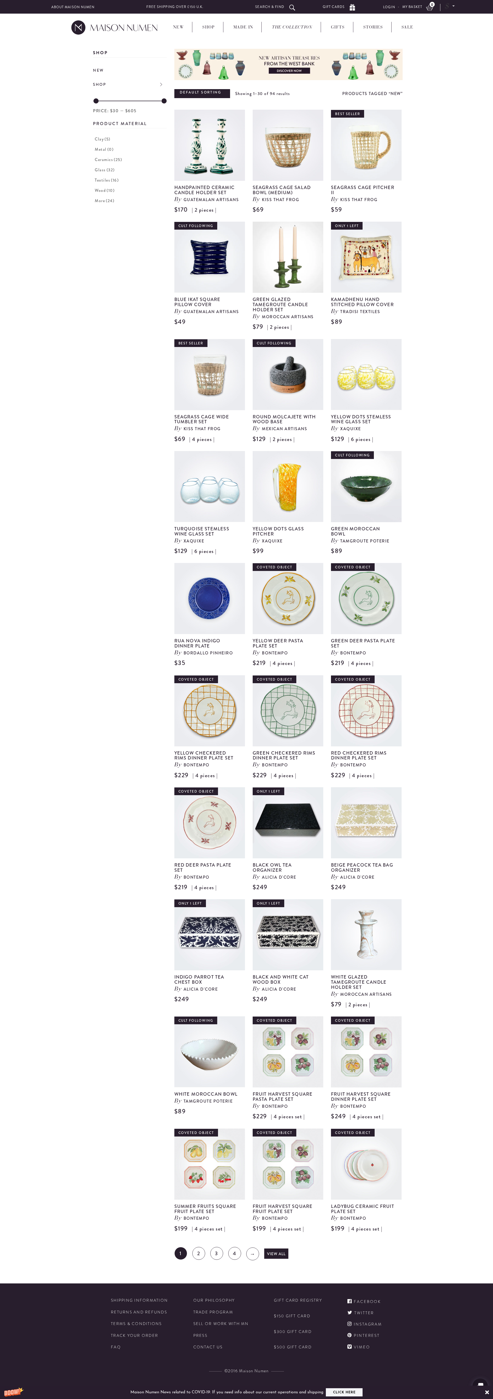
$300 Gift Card (293, 1332)
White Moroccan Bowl (206, 1094)
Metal (104, 149)
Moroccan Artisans (288, 317)
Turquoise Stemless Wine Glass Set (201, 531)
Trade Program (213, 1312)
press (200, 1335)
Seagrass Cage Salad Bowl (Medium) (282, 190)
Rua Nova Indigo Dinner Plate (197, 643)
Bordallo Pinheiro (208, 653)
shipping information (139, 1300)
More (104, 201)
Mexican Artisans (284, 429)
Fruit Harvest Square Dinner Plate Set (361, 1097)
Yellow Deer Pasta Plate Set (278, 643)
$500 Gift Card (293, 1347)
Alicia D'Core (279, 877)
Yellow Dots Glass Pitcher (278, 531)
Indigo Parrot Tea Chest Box (199, 979)
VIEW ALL (276, 1254)
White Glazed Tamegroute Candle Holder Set (358, 982)
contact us (208, 1347)
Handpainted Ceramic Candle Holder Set (204, 190)
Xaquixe (350, 429)
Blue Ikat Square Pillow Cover (197, 302)
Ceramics (108, 160)
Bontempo (275, 653)
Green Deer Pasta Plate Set (363, 643)
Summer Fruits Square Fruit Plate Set (205, 1209)
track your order (134, 1335)
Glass (105, 170)
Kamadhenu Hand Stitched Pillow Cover (362, 302)
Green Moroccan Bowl (355, 531)
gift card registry (298, 1300)
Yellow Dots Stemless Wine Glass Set (361, 419)
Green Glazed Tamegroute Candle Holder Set (280, 304)
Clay (102, 139)
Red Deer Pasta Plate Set (203, 868)
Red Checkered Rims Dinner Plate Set (359, 756)
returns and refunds (139, 1312)
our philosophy (214, 1300)
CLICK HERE (344, 1392)
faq (116, 1347)
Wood (105, 190)
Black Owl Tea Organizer (272, 868)
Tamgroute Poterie (365, 541)
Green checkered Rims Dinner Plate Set (284, 756)
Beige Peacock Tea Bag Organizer (362, 868)
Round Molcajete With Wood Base (284, 419)
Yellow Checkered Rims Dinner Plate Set (204, 756)
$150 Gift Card (292, 1316)
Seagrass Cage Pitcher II (362, 190)
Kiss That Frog (280, 200)
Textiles (107, 180)
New (98, 70)
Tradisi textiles (360, 312)
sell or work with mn (221, 1324)
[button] (246, 1392)
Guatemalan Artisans (211, 200)
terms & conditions (136, 1324)
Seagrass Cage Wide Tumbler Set (201, 419)
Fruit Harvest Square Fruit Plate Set (283, 1209)
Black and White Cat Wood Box (281, 979)
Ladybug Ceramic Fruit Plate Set (362, 1209)
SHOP (99, 84)
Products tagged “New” (372, 94)
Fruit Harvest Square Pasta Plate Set (283, 1097)
